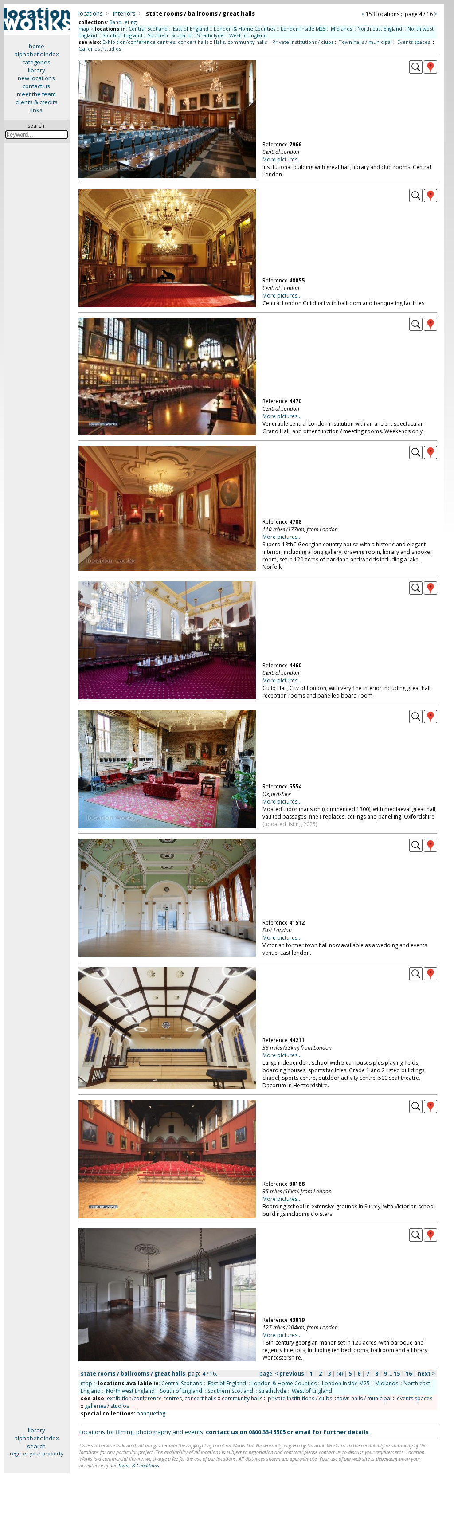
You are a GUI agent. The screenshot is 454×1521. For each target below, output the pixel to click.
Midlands (341, 28)
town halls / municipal (364, 1398)
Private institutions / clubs (302, 42)
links (36, 110)
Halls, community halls (240, 42)
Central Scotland (148, 28)
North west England (130, 1391)
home (36, 46)
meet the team (36, 94)
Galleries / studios (99, 48)
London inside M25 (303, 28)
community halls (242, 1398)
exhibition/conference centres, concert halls (161, 1398)
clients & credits (37, 102)
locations (90, 13)
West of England (248, 35)
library (36, 70)
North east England (379, 28)
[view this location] (416, 71)
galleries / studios (107, 1406)
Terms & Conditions (138, 1465)
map (83, 28)
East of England (190, 28)
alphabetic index (36, 54)
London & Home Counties (244, 28)
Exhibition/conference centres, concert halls (155, 42)
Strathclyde (210, 35)
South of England (122, 35)
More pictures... (281, 159)
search (36, 1446)
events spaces (414, 1398)
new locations (36, 78)
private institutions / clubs (300, 1398)
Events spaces (413, 42)
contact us (36, 86)
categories (36, 62)
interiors (124, 13)
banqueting (151, 1413)
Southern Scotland (170, 35)
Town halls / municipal (365, 42)
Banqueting (123, 22)
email (303, 1432)
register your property (36, 1453)
